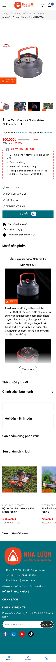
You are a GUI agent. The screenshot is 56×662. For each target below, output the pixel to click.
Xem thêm (28, 369)
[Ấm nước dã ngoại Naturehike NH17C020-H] (28, 62)
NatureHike (22, 132)
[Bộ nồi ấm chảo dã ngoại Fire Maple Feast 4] (19, 479)
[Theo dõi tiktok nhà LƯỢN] (31, 634)
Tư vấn (25, 213)
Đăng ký (47, 624)
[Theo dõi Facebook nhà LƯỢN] (5, 634)
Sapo (43, 586)
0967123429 (29, 575)
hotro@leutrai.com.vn (24, 580)
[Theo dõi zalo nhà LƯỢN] (13, 634)
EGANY (25, 586)
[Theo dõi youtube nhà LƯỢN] (22, 634)
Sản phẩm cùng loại (16, 451)
